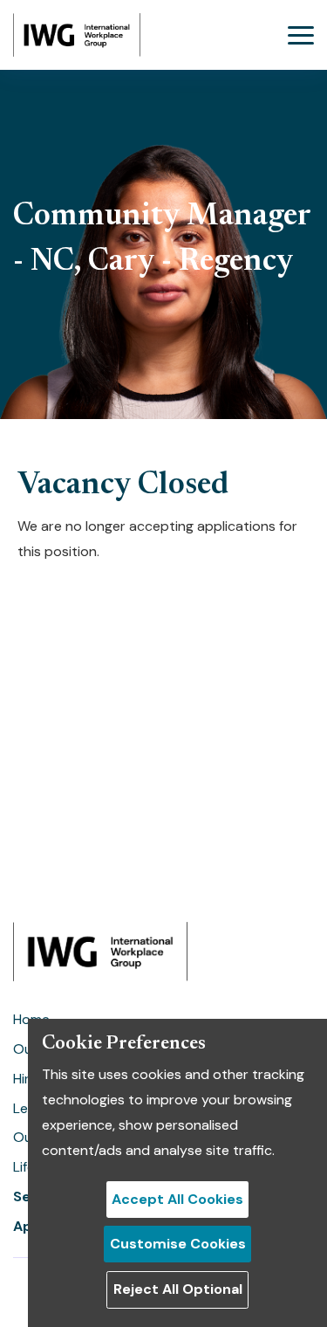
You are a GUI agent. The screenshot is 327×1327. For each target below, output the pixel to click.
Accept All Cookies (177, 1199)
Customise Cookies (178, 1243)
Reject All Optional (177, 1289)
